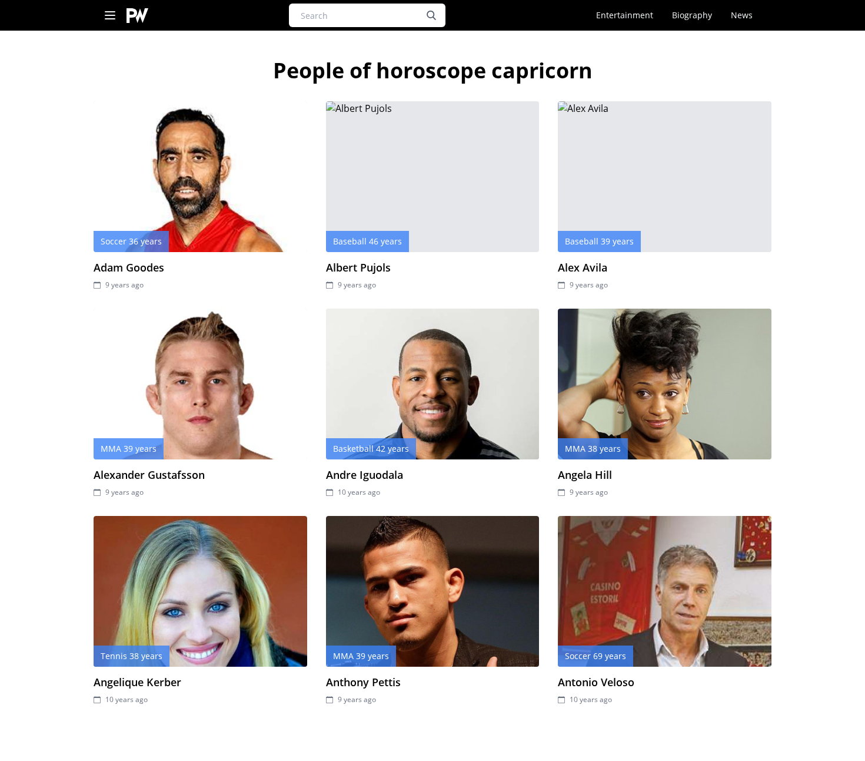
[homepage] (137, 15)
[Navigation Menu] (110, 15)
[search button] (431, 15)
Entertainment (624, 15)
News (742, 15)
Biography (692, 15)
